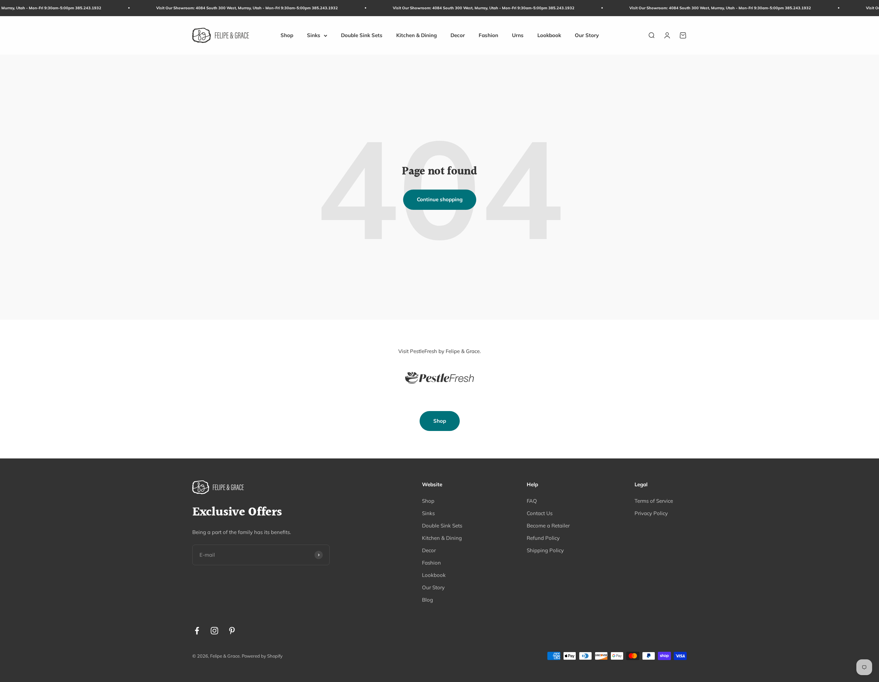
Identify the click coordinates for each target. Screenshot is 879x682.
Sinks (313, 35)
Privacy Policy (651, 513)
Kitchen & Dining (416, 35)
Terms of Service (654, 501)
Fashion (488, 35)
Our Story (587, 35)
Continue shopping (440, 199)
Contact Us (539, 513)
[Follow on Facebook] (197, 630)
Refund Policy (543, 538)
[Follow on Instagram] (214, 630)
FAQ (532, 501)
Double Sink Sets (362, 35)
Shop (287, 35)
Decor (457, 35)
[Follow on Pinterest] (232, 630)
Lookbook (549, 35)
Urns (518, 35)
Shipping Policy (545, 550)
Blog (427, 599)
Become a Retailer (548, 525)
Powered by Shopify (262, 656)
